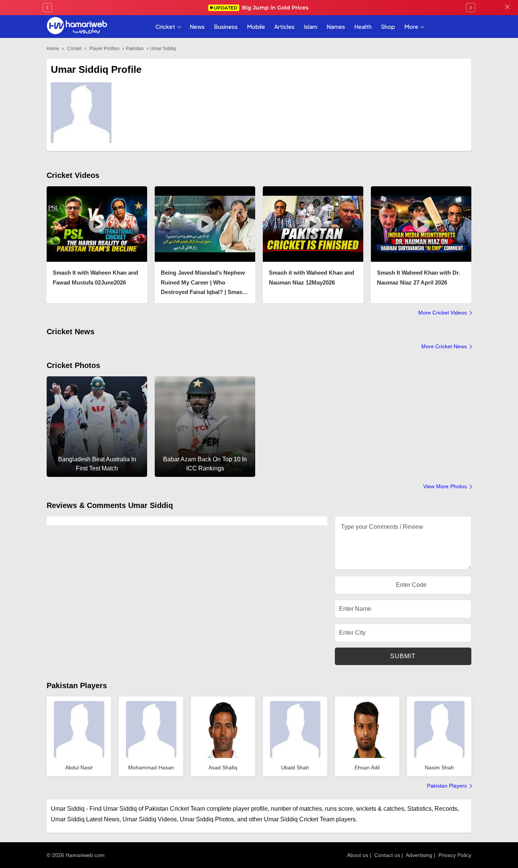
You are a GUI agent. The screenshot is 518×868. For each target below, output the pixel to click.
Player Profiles (104, 48)
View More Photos (445, 486)
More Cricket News (444, 346)
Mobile (256, 26)
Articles (284, 26)
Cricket (165, 26)
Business (226, 26)
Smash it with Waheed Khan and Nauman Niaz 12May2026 (311, 277)
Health (363, 26)
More (411, 26)
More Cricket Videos (442, 313)
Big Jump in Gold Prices (262, 7)
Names (335, 26)
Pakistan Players (77, 685)
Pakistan (135, 48)
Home (53, 48)
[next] (470, 7)
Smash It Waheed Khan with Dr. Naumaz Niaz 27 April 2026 (418, 277)
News (197, 26)
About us (357, 855)
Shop (388, 26)
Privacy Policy (454, 855)
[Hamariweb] (77, 26)
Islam (310, 26)
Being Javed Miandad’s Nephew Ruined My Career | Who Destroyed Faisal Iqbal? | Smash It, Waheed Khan (203, 283)
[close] (507, 7)
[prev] (47, 7)
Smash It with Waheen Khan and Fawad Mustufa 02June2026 (95, 277)
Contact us (387, 855)
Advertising (419, 855)
